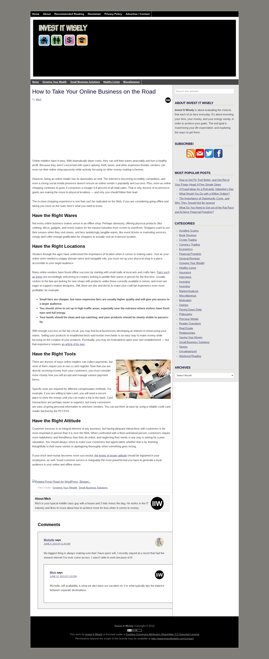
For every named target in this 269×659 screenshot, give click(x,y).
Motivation (185, 300)
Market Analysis (188, 291)
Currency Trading (189, 244)
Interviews (185, 277)
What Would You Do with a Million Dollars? (204, 193)
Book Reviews (188, 235)
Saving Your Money (191, 337)
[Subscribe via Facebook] (218, 157)
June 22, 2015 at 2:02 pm (63, 576)
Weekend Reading (190, 356)
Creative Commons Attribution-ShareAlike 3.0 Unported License (162, 634)
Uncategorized (188, 351)
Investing (184, 281)
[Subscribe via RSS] (190, 157)
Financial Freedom (190, 253)
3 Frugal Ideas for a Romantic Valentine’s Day (206, 189)
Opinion (183, 305)
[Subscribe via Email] (199, 157)
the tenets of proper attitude (110, 455)
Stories (183, 346)
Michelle (49, 539)
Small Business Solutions (93, 487)
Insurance (185, 272)
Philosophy (185, 314)
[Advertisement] (156, 51)
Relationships (187, 332)
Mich (53, 572)
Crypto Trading (188, 239)
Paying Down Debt (190, 309)
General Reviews (189, 258)
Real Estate (186, 328)
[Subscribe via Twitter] (209, 157)
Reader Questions (190, 323)
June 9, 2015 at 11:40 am (57, 544)
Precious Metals (189, 318)
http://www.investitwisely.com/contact (172, 638)
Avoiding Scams (189, 230)
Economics (186, 249)
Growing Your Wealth (65, 487)
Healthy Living (187, 267)
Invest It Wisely (63, 34)
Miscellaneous (187, 295)
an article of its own (73, 344)
